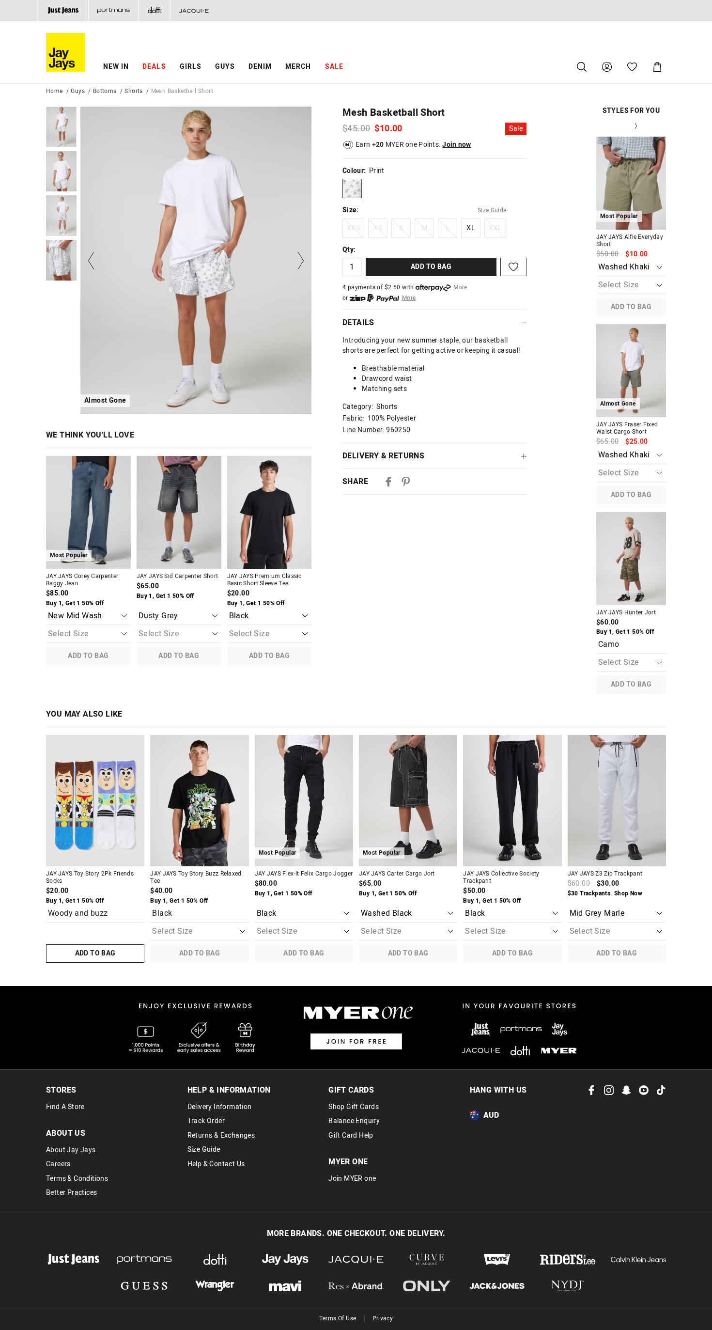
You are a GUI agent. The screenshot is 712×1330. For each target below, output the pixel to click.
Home (54, 91)
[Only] (426, 1286)
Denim (260, 67)
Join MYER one (352, 1178)
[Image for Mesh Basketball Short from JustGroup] (61, 127)
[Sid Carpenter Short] (179, 512)
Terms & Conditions (77, 1178)
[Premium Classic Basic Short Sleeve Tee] (269, 512)
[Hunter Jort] (631, 558)
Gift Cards (351, 1090)
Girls (190, 67)
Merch (298, 67)
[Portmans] (113, 10)
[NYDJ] (567, 1286)
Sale (334, 67)
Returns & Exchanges (221, 1135)
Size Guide (492, 210)
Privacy (382, 1318)
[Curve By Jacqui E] (426, 1259)
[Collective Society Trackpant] (512, 800)
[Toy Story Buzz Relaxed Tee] (199, 800)
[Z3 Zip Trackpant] (617, 800)
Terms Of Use (337, 1318)
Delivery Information (219, 1107)
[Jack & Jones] (497, 1286)
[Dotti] (215, 1259)
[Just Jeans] (63, 10)
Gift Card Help (350, 1135)
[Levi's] (497, 1259)
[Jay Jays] (285, 1259)
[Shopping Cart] (657, 67)
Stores (61, 1090)
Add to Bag (88, 656)
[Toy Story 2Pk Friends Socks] (95, 800)
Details (358, 323)
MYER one (348, 1162)
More (460, 287)
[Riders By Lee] (567, 1259)
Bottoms (105, 91)
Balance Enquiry (354, 1121)
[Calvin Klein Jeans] (638, 1259)
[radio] (352, 188)
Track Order (206, 1121)
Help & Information (229, 1090)
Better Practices (71, 1193)
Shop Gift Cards (353, 1107)
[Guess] (144, 1286)
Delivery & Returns (383, 456)
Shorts (133, 91)
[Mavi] (285, 1286)
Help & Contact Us (216, 1164)
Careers (58, 1164)
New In (116, 67)
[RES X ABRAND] (356, 1286)
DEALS (154, 67)
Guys (225, 67)
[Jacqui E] (193, 10)
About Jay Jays (71, 1150)
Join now (456, 144)
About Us (65, 1133)
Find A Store (65, 1107)
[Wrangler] (215, 1286)
